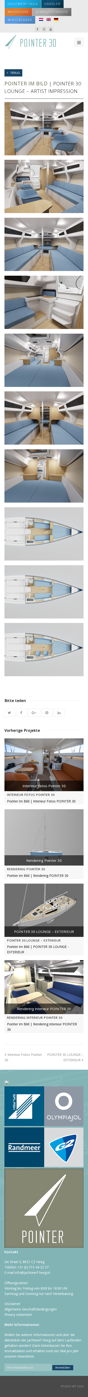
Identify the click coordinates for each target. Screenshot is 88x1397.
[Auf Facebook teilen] (22, 713)
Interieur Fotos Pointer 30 (31, 795)
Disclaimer (12, 1304)
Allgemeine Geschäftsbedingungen (30, 1309)
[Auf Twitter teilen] (10, 713)
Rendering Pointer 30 (26, 869)
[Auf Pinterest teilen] (47, 713)
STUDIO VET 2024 (72, 1386)
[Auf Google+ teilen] (34, 713)
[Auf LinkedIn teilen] (59, 713)
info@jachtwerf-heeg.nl (32, 1272)
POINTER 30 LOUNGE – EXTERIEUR (34, 940)
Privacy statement (18, 1314)
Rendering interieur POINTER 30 (34, 1017)
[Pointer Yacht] (30, 42)
